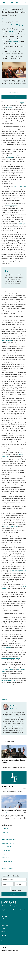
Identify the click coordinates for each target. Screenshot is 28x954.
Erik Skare (3, 765)
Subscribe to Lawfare (14, 96)
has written (22, 223)
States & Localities (6, 861)
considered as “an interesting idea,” (17, 570)
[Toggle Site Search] (26, 2)
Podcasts (3, 921)
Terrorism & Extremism (7, 868)
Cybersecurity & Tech (7, 843)
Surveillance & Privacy (7, 865)
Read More (12, 708)
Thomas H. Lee (5, 812)
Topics (3, 918)
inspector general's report (20, 186)
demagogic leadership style (8, 680)
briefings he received (6, 658)
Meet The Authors (13, 92)
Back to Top (4, 699)
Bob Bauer (5, 19)
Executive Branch (6, 850)
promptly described (6, 647)
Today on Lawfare (16, 888)
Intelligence (4, 857)
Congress (4, 832)
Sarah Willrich (4, 788)
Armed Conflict (5, 828)
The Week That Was (7, 786)
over (13, 658)
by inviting (10, 157)
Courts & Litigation (6, 836)
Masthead (3, 940)
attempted (15, 526)
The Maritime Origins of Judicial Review (13, 810)
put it (8, 463)
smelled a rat (13, 41)
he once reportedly (7, 526)
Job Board (3, 928)
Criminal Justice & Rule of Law (9, 839)
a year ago (17, 658)
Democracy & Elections (7, 846)
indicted (11, 31)
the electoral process (11, 205)
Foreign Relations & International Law (10, 854)
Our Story (3, 937)
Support (3, 931)
